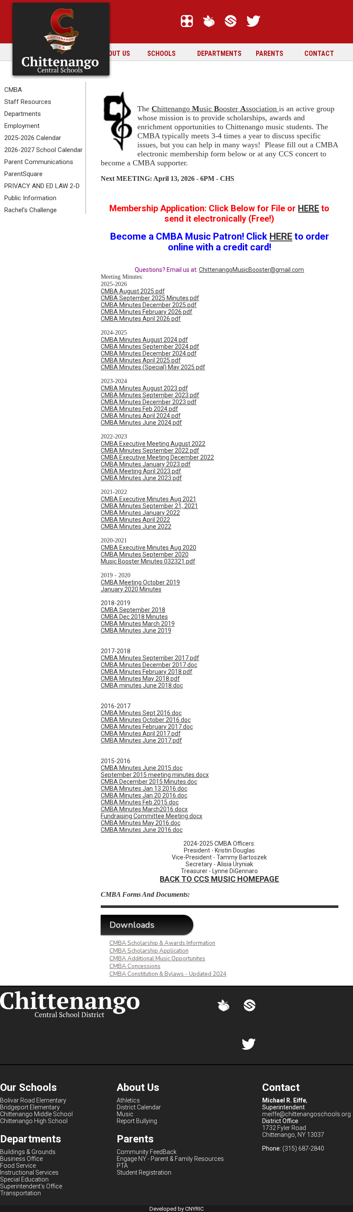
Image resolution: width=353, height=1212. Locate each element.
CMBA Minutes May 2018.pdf (140, 678)
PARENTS (269, 53)
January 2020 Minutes (131, 589)
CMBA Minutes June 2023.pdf (141, 478)
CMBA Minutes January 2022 (140, 512)
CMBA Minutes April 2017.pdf (141, 733)
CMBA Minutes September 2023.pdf (150, 395)
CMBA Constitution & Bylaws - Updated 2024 (167, 974)
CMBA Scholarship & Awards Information (162, 943)
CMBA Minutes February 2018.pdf (146, 671)
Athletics (128, 1100)
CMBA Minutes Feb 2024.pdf (139, 408)
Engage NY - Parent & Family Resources (170, 1158)
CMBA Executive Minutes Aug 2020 (148, 547)
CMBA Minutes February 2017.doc (147, 726)
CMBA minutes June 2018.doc (142, 685)
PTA (122, 1165)
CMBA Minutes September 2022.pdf (150, 450)
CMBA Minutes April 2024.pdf (141, 415)
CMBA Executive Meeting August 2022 (153, 443)
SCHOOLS (161, 53)
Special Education (24, 1179)
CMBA (13, 90)
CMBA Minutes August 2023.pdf (144, 388)
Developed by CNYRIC (176, 1209)
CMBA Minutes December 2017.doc (149, 664)
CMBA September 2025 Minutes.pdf (150, 298)
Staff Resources (27, 102)
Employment (22, 126)
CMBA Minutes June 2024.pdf (141, 422)
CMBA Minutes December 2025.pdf (149, 304)
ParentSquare (23, 174)
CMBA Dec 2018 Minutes (134, 616)
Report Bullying (137, 1121)
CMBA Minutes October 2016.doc (146, 719)
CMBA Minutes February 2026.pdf (146, 311)
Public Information (30, 198)
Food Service (18, 1165)
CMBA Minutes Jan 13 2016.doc (144, 788)
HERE (308, 208)
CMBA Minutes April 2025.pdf (141, 360)
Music (125, 1114)
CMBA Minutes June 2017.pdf (141, 740)
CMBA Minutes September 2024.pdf (150, 346)
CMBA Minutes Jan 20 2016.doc (144, 795)
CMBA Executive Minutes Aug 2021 (148, 499)
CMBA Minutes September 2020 (145, 554)
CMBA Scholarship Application (149, 951)
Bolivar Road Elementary (33, 1100)
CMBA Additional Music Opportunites (157, 958)
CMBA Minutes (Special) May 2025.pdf (153, 367)
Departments (22, 114)
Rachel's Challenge (30, 210)
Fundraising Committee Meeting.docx (151, 816)
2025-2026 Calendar (32, 138)
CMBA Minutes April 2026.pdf (141, 318)
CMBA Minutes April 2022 (135, 519)
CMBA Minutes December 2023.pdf (149, 402)
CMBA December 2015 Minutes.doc (149, 781)
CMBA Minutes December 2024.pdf (149, 353)
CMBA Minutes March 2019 (138, 623)
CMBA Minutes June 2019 (136, 630)
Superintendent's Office (31, 1186)
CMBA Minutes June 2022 (136, 526)
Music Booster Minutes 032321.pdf (148, 561)
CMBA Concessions (135, 966)
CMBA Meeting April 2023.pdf (141, 471)
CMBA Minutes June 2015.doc (142, 767)
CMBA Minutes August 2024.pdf (144, 339)
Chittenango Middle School (36, 1114)
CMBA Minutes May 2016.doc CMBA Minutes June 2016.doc (142, 826)
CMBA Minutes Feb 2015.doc (140, 802)
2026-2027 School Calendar (43, 150)
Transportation (20, 1193)
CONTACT (319, 53)
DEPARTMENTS (219, 53)
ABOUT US (115, 53)
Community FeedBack (146, 1151)
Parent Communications (38, 162)
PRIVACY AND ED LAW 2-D (42, 186)
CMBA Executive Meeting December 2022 (157, 457)
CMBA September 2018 (133, 609)
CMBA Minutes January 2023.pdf (146, 464)
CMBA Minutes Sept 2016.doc (141, 713)
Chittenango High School (34, 1121)
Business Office (21, 1158)
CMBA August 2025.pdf (133, 291)
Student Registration (144, 1172)
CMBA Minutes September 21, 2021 (149, 505)
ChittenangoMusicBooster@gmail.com (251, 269)
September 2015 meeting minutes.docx (155, 774)
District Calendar (139, 1107)
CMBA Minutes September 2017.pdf (150, 658)
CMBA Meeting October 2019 (140, 582)
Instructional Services (29, 1172)
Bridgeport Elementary (30, 1107)
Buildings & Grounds (28, 1151)
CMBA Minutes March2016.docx (144, 809)
